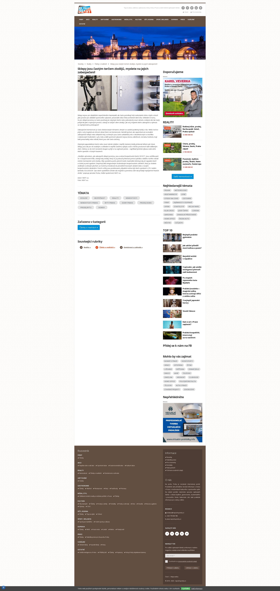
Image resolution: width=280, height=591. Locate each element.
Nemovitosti (83, 473)
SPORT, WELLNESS (162, 19)
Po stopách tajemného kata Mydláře (190, 280)
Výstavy (81, 506)
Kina (133, 504)
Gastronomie (83, 486)
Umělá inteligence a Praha (87, 552)
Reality (89, 64)
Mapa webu (174, 577)
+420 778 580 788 (172, 516)
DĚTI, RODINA (148, 19)
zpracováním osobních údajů (187, 561)
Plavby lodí (120, 529)
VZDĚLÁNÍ (191, 19)
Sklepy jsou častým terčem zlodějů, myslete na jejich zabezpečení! (133, 64)
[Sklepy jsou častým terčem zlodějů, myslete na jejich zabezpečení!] (119, 93)
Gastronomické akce (116, 465)
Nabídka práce (171, 460)
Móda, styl (82, 493)
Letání (105, 529)
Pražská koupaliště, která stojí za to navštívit (191, 335)
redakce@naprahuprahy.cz (175, 513)
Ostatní (81, 550)
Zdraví (100, 514)
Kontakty (169, 465)
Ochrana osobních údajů (175, 470)
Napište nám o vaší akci (86, 465)
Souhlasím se (183, 561)
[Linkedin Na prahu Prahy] (196, 8)
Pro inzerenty (196, 12)
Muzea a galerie (151, 504)
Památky (113, 504)
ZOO (88, 506)
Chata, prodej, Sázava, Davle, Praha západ (192, 146)
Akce (79, 463)
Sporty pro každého (85, 522)
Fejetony (120, 552)
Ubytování (82, 478)
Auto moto (96, 529)
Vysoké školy (95, 545)
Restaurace (98, 488)
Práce (80, 534)
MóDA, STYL (128, 19)
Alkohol (89, 488)
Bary (106, 488)
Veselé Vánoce (189, 311)
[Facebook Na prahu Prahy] (183, 8)
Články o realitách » (107, 247)
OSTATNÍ (82, 24)
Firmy (80, 455)
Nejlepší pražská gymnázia (190, 235)
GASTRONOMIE (116, 19)
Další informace (196, 588)
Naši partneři (171, 468)
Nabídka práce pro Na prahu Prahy (98, 537)
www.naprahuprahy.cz (174, 519)
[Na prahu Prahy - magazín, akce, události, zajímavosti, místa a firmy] (85, 10)
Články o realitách (101, 64)
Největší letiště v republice (189, 257)
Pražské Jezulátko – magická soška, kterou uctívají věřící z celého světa (192, 292)
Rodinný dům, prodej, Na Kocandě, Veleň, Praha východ (192, 129)
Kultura (81, 501)
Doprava (81, 527)
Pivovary (123, 488)
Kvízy (103, 545)
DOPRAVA (174, 19)
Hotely (81, 481)
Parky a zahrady (124, 504)
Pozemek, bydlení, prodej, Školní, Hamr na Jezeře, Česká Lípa (192, 161)
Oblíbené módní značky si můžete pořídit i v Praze (95, 496)
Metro (112, 529)
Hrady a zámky (102, 504)
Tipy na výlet (91, 514)
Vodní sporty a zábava (102, 522)
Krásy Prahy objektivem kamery (136, 552)
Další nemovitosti (182, 176)
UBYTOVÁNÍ (105, 19)
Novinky (81, 64)
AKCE (87, 19)
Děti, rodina (83, 511)
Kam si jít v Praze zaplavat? (190, 323)
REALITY (95, 19)
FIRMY (81, 19)
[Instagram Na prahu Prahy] (187, 8)
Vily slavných (83, 504)
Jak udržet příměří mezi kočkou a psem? (192, 246)
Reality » (87, 247)
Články (81, 458)
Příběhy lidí (103, 552)
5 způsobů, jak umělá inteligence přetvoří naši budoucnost (192, 269)
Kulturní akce (130, 465)
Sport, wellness (84, 519)
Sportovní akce (102, 465)
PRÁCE (183, 19)
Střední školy (83, 545)
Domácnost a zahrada (112, 473)
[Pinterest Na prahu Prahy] (200, 8)
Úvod (186, 12)
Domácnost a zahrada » (133, 247)
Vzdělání (81, 542)
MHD (88, 529)
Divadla (140, 504)
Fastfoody (114, 488)
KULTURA (138, 19)
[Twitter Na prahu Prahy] (191, 8)
